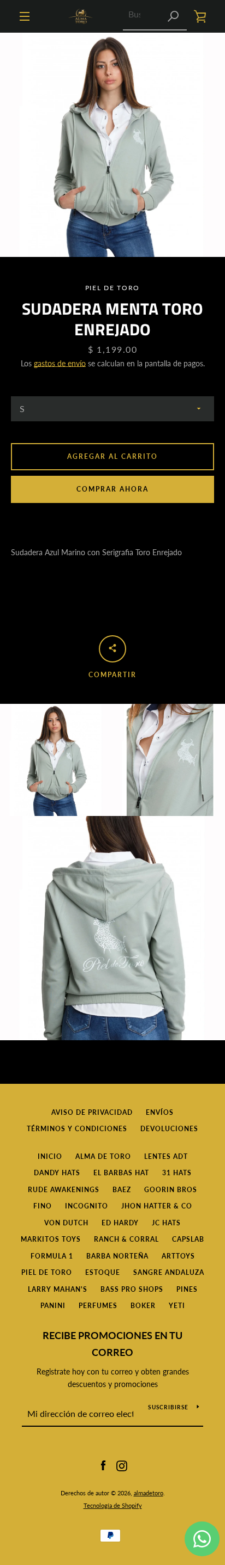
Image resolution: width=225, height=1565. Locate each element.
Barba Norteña (117, 1256)
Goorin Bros (170, 1190)
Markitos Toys (51, 1239)
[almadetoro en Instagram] (121, 1465)
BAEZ (121, 1190)
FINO (42, 1206)
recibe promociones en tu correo (112, 1343)
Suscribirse (168, 1407)
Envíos (160, 1112)
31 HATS (177, 1173)
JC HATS (166, 1223)
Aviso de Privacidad (92, 1112)
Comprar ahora (112, 489)
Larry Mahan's (57, 1289)
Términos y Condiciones (77, 1129)
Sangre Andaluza (168, 1272)
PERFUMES (98, 1306)
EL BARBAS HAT (121, 1173)
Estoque (102, 1272)
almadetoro (148, 1492)
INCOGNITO (86, 1206)
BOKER (143, 1306)
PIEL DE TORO (46, 1272)
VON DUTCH (66, 1223)
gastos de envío (60, 363)
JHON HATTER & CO (156, 1206)
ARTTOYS (178, 1256)
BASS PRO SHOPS (131, 1289)
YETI (177, 1306)
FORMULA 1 (52, 1256)
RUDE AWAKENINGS (63, 1190)
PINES (187, 1289)
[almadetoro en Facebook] (103, 1465)
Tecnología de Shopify (113, 1505)
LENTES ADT (166, 1156)
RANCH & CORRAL (126, 1239)
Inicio (50, 1156)
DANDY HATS (57, 1173)
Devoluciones (169, 1129)
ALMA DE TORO (103, 1156)
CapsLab (188, 1239)
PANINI (53, 1306)
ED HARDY (120, 1223)
